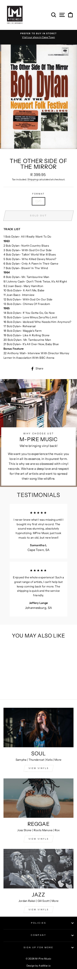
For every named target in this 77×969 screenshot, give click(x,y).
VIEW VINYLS (39, 768)
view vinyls (39, 839)
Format (38, 193)
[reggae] (38, 798)
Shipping (33, 179)
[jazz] (38, 868)
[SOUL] (38, 727)
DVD (38, 201)
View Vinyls (39, 909)
